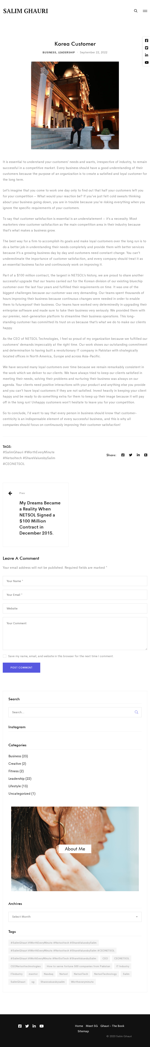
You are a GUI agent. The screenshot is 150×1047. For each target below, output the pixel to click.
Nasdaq (48, 974)
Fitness (16, 771)
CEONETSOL (121, 958)
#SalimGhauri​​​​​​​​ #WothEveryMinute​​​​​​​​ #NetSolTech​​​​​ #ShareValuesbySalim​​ (53, 958)
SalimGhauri (18, 981)
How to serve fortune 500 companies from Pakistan (78, 966)
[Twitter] (130, 455)
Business (49, 52)
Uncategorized (21, 794)
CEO (105, 958)
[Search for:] (75, 712)
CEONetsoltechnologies (26, 966)
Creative (17, 764)
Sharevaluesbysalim (53, 981)
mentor (33, 974)
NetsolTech (81, 974)
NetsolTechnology (105, 974)
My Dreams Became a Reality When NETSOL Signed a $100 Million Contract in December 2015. (40, 513)
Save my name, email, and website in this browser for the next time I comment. (61, 656)
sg (32, 981)
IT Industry (122, 966)
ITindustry (16, 974)
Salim (126, 974)
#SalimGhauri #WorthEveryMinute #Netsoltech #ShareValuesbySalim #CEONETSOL (29, 458)
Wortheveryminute (82, 981)
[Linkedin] (138, 455)
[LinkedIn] (34, 1026)
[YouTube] (41, 1026)
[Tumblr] (145, 455)
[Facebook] (123, 455)
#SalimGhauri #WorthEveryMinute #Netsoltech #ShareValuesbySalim (54, 942)
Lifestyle (18, 786)
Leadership (66, 52)
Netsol (63, 974)
